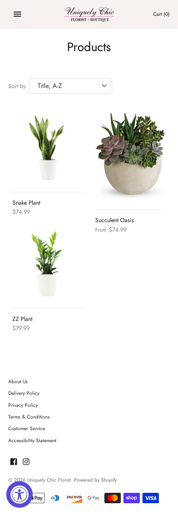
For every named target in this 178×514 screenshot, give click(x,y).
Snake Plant (26, 202)
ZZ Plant (22, 319)
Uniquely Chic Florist (49, 479)
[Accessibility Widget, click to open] (19, 494)
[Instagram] (26, 462)
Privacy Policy (23, 405)
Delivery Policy (23, 393)
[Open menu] (17, 14)
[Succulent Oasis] (130, 157)
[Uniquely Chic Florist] (89, 14)
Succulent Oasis (114, 220)
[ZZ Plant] (47, 264)
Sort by (17, 86)
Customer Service (26, 428)
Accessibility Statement (32, 440)
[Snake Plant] (47, 148)
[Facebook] (13, 462)
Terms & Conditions (29, 416)
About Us (18, 381)
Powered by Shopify (95, 479)
